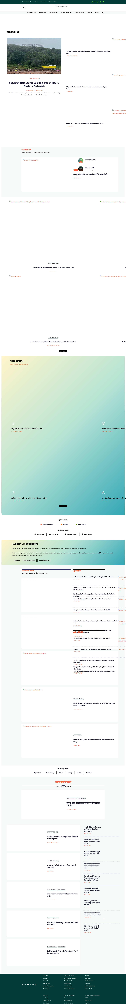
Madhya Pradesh (34, 78)
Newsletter (43, 2)
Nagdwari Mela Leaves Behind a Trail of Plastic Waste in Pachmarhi (34, 84)
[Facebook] (100, 2)
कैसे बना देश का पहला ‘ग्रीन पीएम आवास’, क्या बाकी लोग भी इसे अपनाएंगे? (102, 922)
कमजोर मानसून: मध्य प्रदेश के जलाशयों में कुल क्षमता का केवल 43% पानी (102, 898)
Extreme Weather (53, 263)
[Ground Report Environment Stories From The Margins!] (63, 7)
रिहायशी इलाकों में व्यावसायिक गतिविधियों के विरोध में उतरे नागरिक (76, 920)
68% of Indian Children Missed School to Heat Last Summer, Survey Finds (94, 671)
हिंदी (69, 842)
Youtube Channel (26, 2)
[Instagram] (98, 2)
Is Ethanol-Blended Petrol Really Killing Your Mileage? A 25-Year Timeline (94, 577)
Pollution (89, 773)
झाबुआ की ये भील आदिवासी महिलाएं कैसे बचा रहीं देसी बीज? (26, 429)
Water (61, 773)
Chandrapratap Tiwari (19, 501)
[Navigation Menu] (23, 7)
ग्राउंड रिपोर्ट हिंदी (63, 782)
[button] (36, 12)
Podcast (89, 12)
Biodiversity (77, 735)
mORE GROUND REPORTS (28, 570)
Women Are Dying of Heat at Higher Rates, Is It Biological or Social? (85, 124)
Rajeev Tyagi (29, 90)
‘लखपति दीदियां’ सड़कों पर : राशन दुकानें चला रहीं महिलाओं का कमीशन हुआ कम (79, 846)
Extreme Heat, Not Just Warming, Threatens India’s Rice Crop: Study (92, 599)
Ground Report (78, 664)
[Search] (102, 12)
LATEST (77, 571)
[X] (95, 2)
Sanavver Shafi (78, 709)
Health (79, 773)
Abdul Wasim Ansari (72, 55)
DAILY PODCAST (26, 150)
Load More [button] (63, 351)
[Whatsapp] (92, 2)
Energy (70, 773)
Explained (65, 524)
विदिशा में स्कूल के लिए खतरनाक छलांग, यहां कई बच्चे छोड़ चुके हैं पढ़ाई (101, 865)
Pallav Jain (106, 501)
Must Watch (88, 534)
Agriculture (40, 534)
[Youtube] (103, 2)
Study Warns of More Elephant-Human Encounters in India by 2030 (92, 610)
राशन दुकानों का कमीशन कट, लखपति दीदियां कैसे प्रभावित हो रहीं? (90, 174)
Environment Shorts (48, 524)
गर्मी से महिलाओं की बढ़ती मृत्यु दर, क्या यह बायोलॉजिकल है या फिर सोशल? (78, 956)
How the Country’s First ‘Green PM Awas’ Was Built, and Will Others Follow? (53, 342)
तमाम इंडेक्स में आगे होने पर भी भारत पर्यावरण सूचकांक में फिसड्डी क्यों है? (77, 883)
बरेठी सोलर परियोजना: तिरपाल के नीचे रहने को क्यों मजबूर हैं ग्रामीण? (29, 498)
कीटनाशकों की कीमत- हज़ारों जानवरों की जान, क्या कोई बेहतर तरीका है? (101, 887)
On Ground (42, 12)
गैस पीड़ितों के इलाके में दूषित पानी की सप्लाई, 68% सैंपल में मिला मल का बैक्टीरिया (80, 993)
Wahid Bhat (70, 91)
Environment (55, 534)
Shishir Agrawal (17, 431)
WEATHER (78, 632)
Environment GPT (52, 2)
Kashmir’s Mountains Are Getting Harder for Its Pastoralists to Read (53, 267)
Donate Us (35, 2)
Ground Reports (82, 524)
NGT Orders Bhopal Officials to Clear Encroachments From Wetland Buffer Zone (95, 588)
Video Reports (79, 12)
